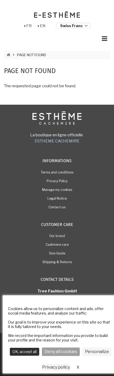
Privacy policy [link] (56, 367)
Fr (29, 25)
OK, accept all (24, 351)
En (42, 25)
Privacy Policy (57, 181)
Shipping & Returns (57, 262)
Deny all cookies (61, 351)
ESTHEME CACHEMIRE (57, 141)
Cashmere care (57, 245)
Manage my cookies (57, 190)
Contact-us (57, 207)
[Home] (57, 14)
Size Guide (57, 253)
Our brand (57, 236)
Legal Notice (57, 198)
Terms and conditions (57, 172)
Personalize (97, 351)
